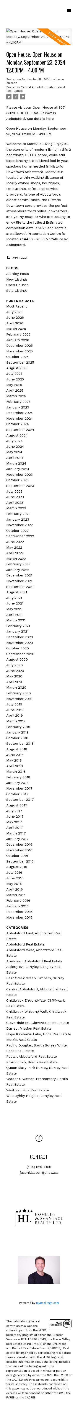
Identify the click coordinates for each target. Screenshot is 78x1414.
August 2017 (16, 805)
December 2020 (19, 637)
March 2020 (16, 687)
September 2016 (20, 861)
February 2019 (18, 727)
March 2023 (16, 508)
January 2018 (17, 783)
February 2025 (18, 401)
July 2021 (14, 598)
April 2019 (14, 715)
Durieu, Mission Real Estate (29, 1028)
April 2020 (14, 682)
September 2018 (20, 743)
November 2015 (19, 917)
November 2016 (19, 850)
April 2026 (14, 323)
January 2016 (17, 906)
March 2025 (16, 396)
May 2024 (14, 452)
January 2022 (17, 570)
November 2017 (19, 788)
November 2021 (19, 581)
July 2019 (14, 704)
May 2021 (14, 609)
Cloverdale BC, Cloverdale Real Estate (37, 1023)
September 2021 (20, 587)
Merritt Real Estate (21, 1040)
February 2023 (18, 514)
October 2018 (17, 738)
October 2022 (17, 530)
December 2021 (19, 575)
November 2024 (19, 418)
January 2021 (17, 631)
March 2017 (16, 833)
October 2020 (17, 648)
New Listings (17, 279)
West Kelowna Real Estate (27, 1090)
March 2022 (16, 559)
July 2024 (14, 441)
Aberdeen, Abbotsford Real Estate (34, 961)
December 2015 (19, 912)
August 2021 (16, 592)
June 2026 (15, 317)
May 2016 (14, 884)
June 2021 (14, 603)
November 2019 (19, 699)
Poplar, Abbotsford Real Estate (31, 1056)
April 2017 (14, 827)
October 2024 (17, 424)
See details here (40, 119)
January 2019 (17, 732)
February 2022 (18, 564)
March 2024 (16, 463)
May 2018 (14, 760)
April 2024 (14, 458)
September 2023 (20, 486)
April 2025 (14, 390)
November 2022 (19, 525)
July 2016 (14, 872)
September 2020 (20, 654)
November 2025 (19, 351)
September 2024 (20, 430)
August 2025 (17, 368)
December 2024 (19, 413)
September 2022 (20, 536)
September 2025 (20, 362)
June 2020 (15, 671)
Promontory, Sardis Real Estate (32, 1062)
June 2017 (15, 816)
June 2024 (15, 446)
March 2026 (16, 329)
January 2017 (17, 839)
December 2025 (19, 345)
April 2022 (14, 553)
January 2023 (17, 519)
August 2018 (16, 749)
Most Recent (16, 306)
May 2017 (14, 822)
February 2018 (18, 777)
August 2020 (17, 659)
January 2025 (17, 407)
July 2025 (14, 373)
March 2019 (16, 721)
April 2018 (14, 766)
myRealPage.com (47, 1302)
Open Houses (17, 285)
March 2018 (16, 771)
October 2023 (17, 480)
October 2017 (17, 794)
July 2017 (14, 811)
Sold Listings (17, 290)
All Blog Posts (17, 274)
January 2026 (17, 340)
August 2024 (17, 435)
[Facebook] (39, 1138)
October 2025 (17, 357)
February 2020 (18, 693)
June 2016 (14, 878)
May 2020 (14, 676)
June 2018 (14, 755)
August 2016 (16, 867)
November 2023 (19, 474)
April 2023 (14, 502)
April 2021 (14, 615)
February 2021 (18, 626)
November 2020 (19, 643)
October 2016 (17, 856)
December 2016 (19, 844)
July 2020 (14, 665)
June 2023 (15, 497)
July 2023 (14, 491)
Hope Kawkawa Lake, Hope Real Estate (38, 1034)
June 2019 (14, 710)
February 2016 (18, 900)
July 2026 (14, 312)
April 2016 (14, 889)
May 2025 (14, 385)
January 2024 (17, 469)
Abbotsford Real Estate (25, 944)
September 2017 (20, 799)
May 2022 (14, 547)
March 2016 (16, 895)
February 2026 (18, 334)
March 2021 (16, 620)
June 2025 (15, 379)
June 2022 (15, 542)
